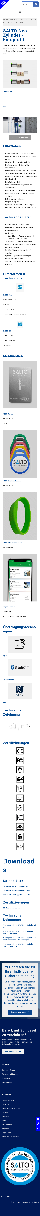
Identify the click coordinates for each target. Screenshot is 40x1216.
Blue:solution (7, 1125)
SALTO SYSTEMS (17, 19)
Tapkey (5, 1112)
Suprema (5, 1129)
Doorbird (5, 1116)
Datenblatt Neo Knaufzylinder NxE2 (17, 890)
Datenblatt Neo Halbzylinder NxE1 (16, 886)
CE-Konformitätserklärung (13, 908)
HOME (5, 19)
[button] (20, 12)
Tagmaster (6, 1133)
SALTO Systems (8, 1100)
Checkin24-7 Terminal (10, 1137)
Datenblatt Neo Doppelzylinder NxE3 (17, 895)
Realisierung (7, 1082)
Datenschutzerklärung (30, 1202)
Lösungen (6, 1078)
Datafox (5, 1121)
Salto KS (5, 1104)
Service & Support (9, 1070)
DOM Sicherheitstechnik (11, 1108)
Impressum (15, 1202)
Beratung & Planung (10, 1074)
